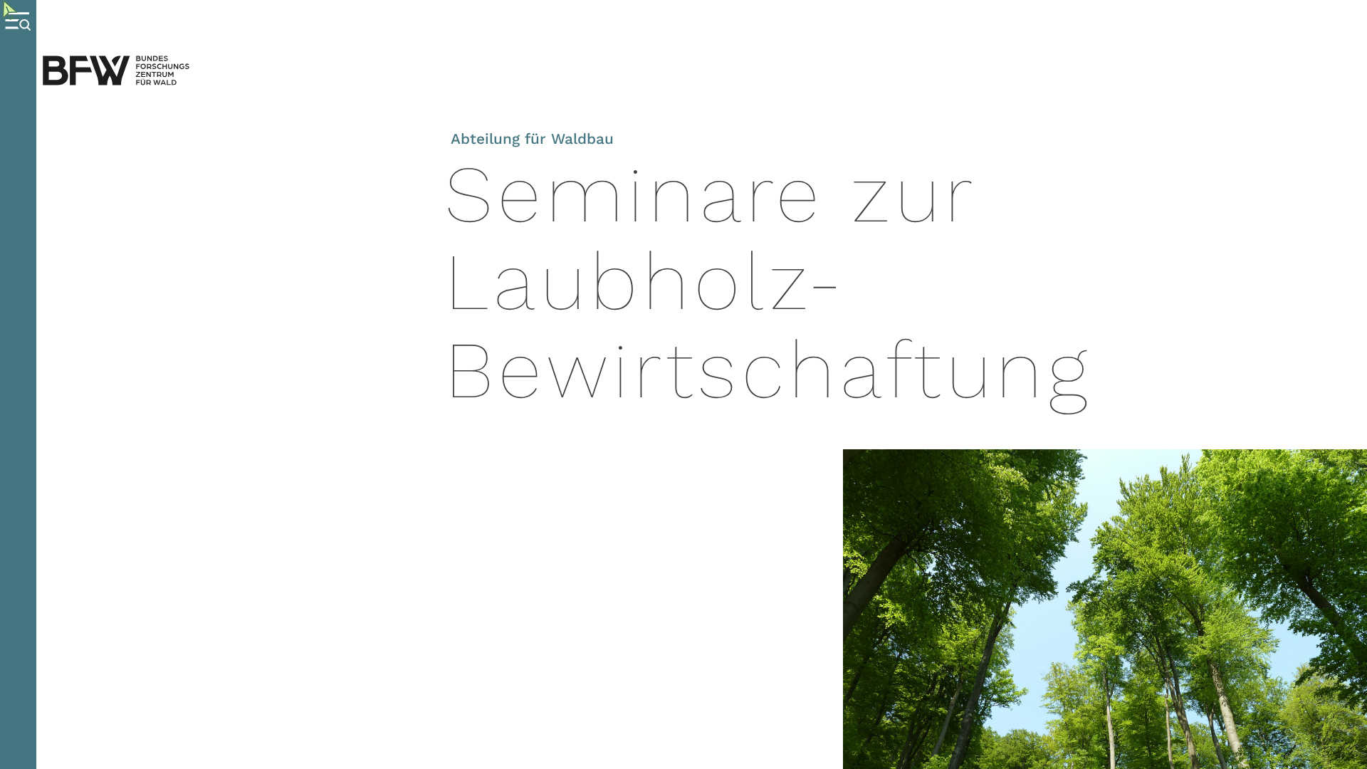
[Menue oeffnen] (18, 384)
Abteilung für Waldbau (532, 138)
